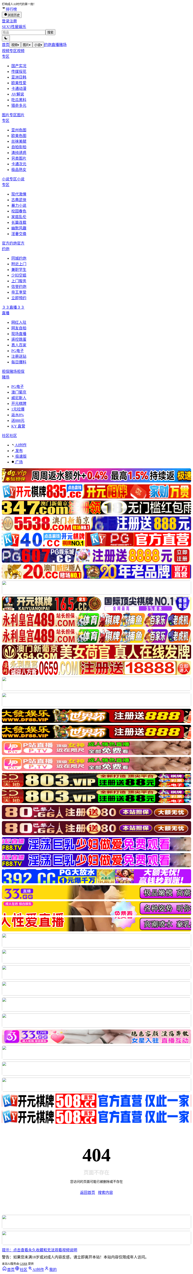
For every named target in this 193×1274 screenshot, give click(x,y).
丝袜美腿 (18, 141)
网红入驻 (18, 322)
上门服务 (18, 281)
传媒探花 (18, 72)
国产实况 (18, 66)
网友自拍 (18, 328)
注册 (13, 21)
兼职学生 (18, 270)
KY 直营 (18, 426)
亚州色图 (18, 130)
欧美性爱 (18, 83)
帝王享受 (18, 292)
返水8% (17, 415)
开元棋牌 (18, 404)
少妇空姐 (18, 275)
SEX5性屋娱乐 (14, 27)
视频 (15, 45)
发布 (18, 451)
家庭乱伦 (18, 217)
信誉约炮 (18, 287)
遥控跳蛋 (18, 339)
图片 (27, 45)
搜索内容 (105, 1193)
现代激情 (18, 194)
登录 (5, 21)
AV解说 (17, 94)
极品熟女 (18, 170)
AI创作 (20, 445)
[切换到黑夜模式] (6, 38)
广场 (18, 462)
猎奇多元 (18, 106)
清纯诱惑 (18, 153)
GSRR (23, 1264)
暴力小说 (18, 205)
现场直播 (18, 334)
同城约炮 (18, 258)
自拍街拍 (18, 147)
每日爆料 (18, 362)
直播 (55, 45)
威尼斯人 (18, 398)
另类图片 (18, 158)
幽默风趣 (18, 228)
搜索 (50, 32)
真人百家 (18, 345)
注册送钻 (18, 356)
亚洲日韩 (18, 77)
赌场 (63, 45)
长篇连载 (18, 222)
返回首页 (87, 1193)
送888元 (17, 421)
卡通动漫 (18, 89)
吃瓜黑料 (18, 100)
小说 (38, 45)
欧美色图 (18, 136)
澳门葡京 (18, 392)
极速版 (20, 456)
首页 (5, 45)
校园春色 (18, 211)
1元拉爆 (17, 409)
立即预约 (18, 298)
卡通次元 (18, 164)
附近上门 (18, 264)
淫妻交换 (18, 234)
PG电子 (17, 351)
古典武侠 (18, 200)
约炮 (48, 45)
